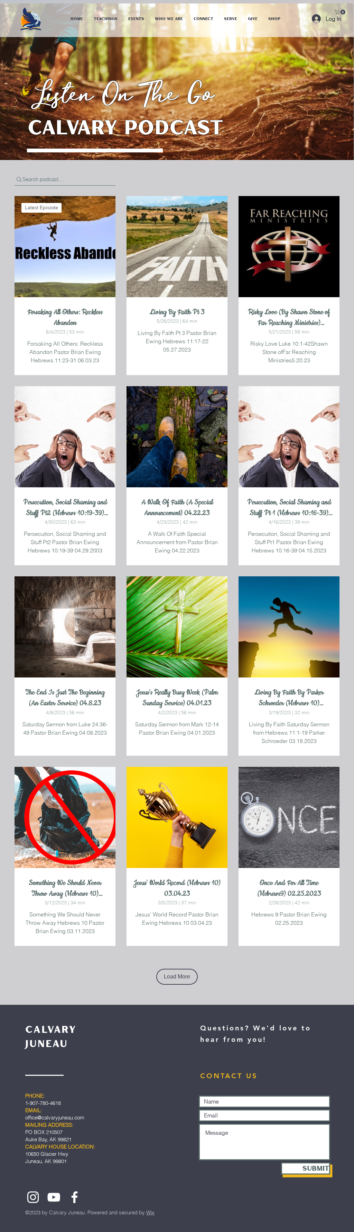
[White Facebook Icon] (74, 1197)
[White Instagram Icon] (33, 1197)
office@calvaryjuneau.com (54, 1117)
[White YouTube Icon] (54, 1197)
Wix (150, 1212)
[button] (340, 12)
